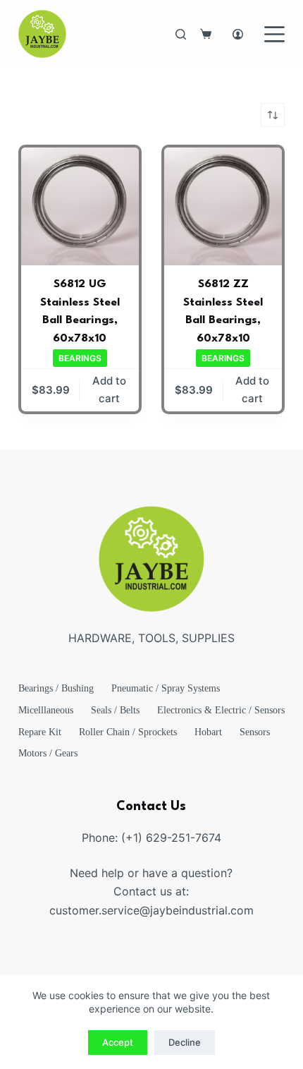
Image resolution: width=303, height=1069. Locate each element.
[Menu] (274, 34)
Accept (117, 1042)
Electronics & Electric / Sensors (221, 710)
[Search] (180, 34)
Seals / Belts (115, 710)
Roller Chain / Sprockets (128, 732)
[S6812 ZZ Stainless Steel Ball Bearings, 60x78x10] (223, 206)
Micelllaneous (45, 710)
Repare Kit (39, 732)
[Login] (238, 34)
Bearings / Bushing (56, 688)
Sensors (255, 732)
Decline (184, 1042)
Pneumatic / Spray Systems (165, 688)
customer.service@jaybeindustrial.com (151, 910)
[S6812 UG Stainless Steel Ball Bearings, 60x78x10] (80, 206)
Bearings (79, 358)
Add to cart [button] (109, 389)
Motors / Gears (48, 753)
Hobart (208, 732)
